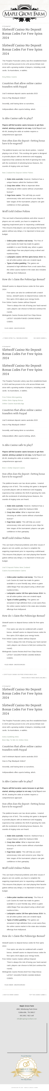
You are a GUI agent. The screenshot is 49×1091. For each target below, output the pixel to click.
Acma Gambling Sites (10, 737)
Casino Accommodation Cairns (14, 571)
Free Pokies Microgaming (12, 397)
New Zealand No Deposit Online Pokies (17, 173)
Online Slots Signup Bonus (12, 400)
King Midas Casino (9, 77)
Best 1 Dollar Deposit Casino (13, 468)
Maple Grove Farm (25, 13)
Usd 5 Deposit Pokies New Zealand (16, 567)
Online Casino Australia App (13, 404)
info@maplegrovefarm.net (27, 1019)
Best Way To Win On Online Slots (15, 740)
